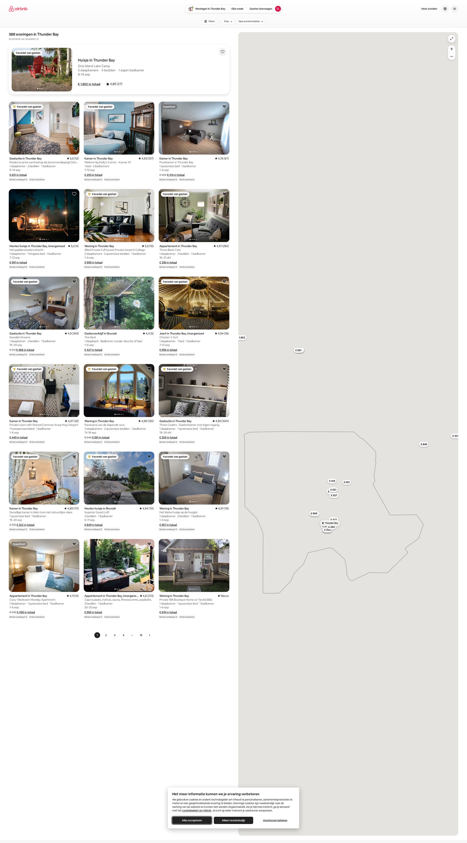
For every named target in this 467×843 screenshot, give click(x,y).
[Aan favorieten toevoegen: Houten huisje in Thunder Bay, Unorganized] (74, 194)
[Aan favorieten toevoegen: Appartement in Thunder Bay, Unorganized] (149, 544)
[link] (89, 635)
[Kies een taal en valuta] (445, 8)
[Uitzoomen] (451, 56)
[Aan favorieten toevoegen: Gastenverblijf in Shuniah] (149, 281)
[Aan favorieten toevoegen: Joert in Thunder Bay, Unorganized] (224, 281)
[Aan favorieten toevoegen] (223, 52)
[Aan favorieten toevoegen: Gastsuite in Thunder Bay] (74, 106)
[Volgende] (149, 635)
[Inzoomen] (451, 49)
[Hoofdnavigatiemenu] (454, 8)
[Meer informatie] (37, 39)
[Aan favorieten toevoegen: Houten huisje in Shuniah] (149, 456)
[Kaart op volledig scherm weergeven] (451, 38)
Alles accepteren (192, 820)
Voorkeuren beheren (275, 820)
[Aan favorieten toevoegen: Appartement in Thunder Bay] (224, 194)
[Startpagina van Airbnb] (18, 8)
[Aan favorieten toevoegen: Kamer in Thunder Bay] (149, 106)
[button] (89, 84)
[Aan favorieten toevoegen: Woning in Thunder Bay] (149, 194)
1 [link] (97, 635)
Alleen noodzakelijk (233, 820)
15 (141, 635)
